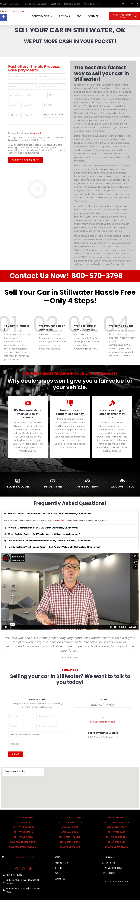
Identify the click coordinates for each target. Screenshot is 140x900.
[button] (123, 4)
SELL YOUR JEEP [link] (70, 827)
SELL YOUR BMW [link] (117, 817)
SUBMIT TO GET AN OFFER (25, 160)
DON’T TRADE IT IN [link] (42, 16)
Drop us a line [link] (37, 699)
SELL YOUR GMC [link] (117, 832)
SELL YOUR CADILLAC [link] (116, 846)
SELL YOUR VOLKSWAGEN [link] (23, 846)
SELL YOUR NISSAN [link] (70, 842)
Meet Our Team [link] (61, 863)
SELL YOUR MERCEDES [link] (70, 822)
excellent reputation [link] (61, 520)
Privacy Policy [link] (108, 874)
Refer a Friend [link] (108, 863)
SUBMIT (15, 754)
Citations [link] (59, 868)
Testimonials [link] (108, 858)
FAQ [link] (79, 16)
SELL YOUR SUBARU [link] (116, 837)
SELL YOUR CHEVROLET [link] (116, 822)
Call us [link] (103, 699)
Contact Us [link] (60, 879)
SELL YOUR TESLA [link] (23, 837)
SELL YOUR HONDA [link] (23, 817)
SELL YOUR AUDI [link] (117, 842)
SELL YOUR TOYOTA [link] (70, 817)
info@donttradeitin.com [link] (103, 721)
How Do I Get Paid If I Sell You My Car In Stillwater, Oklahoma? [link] (43, 527)
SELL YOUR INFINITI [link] (23, 827)
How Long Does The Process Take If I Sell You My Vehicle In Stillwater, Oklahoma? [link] (54, 547)
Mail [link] (102, 717)
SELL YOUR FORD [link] (23, 822)
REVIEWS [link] (64, 16)
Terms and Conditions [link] (112, 868)
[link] (3, 17)
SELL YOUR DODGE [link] (117, 827)
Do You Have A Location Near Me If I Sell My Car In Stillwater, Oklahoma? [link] (49, 540)
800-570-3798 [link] (97, 276)
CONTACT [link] (93, 16)
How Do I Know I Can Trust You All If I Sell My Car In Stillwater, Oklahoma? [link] (49, 513)
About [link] (57, 858)
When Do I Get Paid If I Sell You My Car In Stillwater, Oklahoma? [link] (44, 534)
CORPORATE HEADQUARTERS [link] (103, 733)
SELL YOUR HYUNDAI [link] (70, 837)
